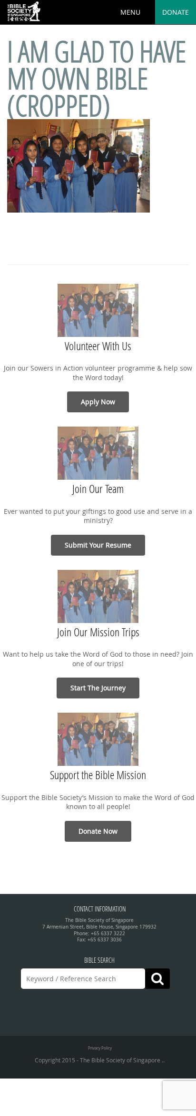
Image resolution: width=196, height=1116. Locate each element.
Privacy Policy (100, 1048)
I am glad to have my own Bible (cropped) (96, 78)
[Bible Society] (24, 12)
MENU (130, 12)
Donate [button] (175, 12)
